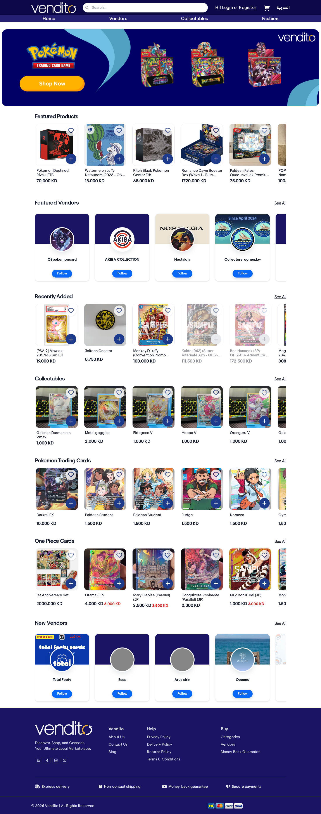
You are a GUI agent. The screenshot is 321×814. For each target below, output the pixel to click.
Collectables (194, 19)
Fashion (270, 19)
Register (247, 8)
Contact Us (118, 744)
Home (49, 19)
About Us (117, 737)
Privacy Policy (159, 737)
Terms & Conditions (163, 759)
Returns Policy (159, 752)
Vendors (118, 19)
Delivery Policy (159, 744)
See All (280, 203)
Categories (230, 737)
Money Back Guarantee (241, 752)
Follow (62, 273)
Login (227, 8)
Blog (112, 752)
